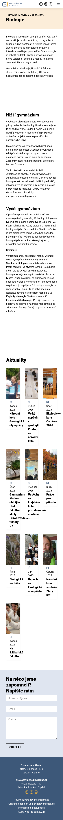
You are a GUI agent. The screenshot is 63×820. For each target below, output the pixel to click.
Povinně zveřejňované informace (31, 799)
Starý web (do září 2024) (31, 811)
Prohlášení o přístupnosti (31, 807)
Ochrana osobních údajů (21, 803)
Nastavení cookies (45, 803)
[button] (58, 4)
